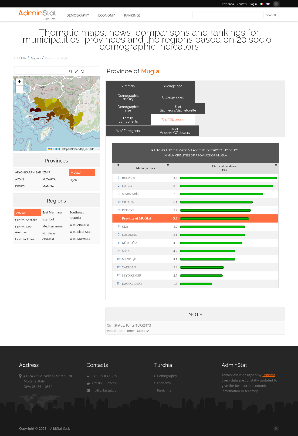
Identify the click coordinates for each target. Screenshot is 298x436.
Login (253, 4)
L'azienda (228, 4)
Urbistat (268, 375)
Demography (78, 15)
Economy (106, 15)
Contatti (242, 4)
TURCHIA (20, 58)
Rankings (132, 15)
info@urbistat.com (105, 390)
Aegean (35, 58)
